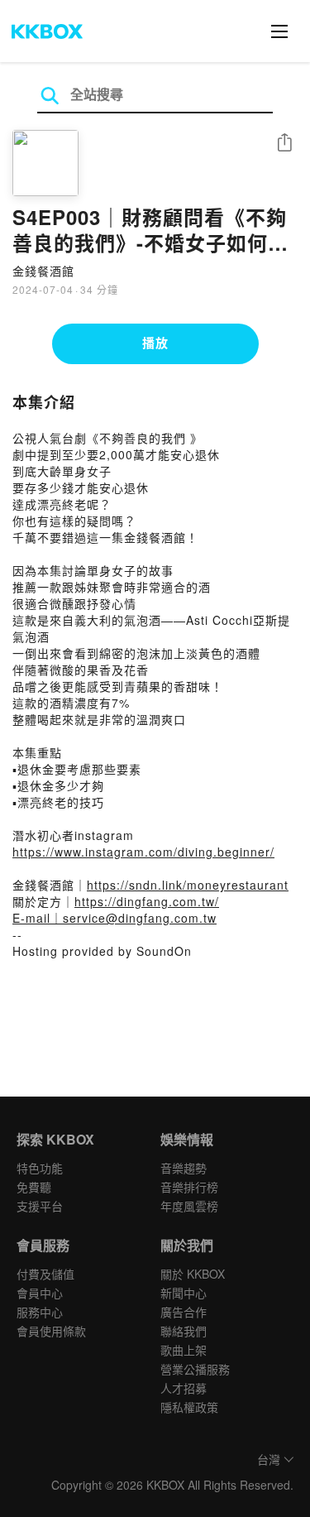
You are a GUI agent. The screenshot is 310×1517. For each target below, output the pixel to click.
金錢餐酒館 (43, 270)
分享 (284, 143)
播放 (155, 343)
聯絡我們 (183, 1331)
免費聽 (34, 1187)
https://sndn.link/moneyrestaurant (188, 884)
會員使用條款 (51, 1331)
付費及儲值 (45, 1273)
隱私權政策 (189, 1407)
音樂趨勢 (183, 1167)
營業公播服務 (195, 1369)
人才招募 (183, 1388)
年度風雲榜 (189, 1206)
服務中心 (40, 1311)
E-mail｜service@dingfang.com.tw (114, 918)
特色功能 (40, 1167)
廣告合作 (183, 1311)
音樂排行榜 (189, 1187)
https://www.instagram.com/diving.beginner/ (143, 851)
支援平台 (40, 1206)
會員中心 (40, 1292)
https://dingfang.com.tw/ (146, 901)
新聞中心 (183, 1292)
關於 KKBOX (192, 1273)
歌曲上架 (183, 1350)
